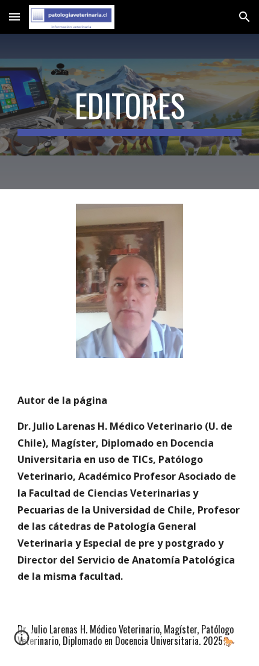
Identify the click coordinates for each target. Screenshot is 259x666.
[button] (14, 16)
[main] (130, 111)
